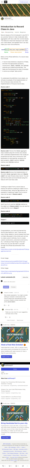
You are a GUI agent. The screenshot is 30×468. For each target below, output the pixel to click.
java (2, 32)
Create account (24, 2)
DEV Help (16, 449)
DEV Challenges (12, 447)
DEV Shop (22, 453)
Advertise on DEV (23, 449)
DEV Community (7, 443)
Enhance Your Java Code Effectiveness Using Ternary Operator (13, 391)
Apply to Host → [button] (6, 356)
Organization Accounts (8, 451)
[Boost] (23, 466)
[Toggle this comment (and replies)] (2, 295)
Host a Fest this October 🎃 (13, 345)
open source (15, 457)
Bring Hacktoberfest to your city (14, 423)
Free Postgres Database (12, 453)
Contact (4, 453)
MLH (27, 453)
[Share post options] (27, 466)
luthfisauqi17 (7, 18)
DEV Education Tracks (7, 449)
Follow (15, 369)
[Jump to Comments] (10, 466)
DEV (7, 458)
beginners (23, 32)
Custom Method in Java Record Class (11, 397)
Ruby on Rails (14, 460)
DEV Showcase (18, 451)
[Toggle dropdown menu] (28, 292)
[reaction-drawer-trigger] (3, 466)
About (24, 451)
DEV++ (18, 447)
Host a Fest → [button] (6, 437)
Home (6, 447)
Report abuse (20, 320)
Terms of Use (24, 455)
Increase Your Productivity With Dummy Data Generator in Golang (14, 383)
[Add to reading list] (17, 466)
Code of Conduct (11, 320)
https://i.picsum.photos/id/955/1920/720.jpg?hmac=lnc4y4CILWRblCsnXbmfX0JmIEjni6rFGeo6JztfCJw (15, 263)
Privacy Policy (16, 455)
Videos (23, 447)
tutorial (16, 32)
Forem (7, 457)
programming (9, 32)
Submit (6, 287)
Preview (13, 287)
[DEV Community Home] (5, 2)
